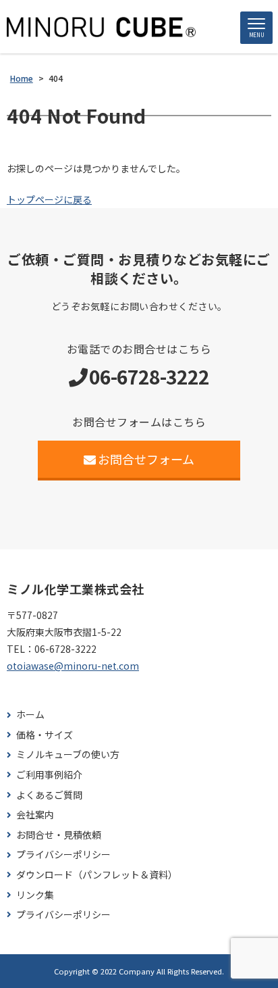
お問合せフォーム (146, 459)
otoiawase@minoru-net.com (73, 665)
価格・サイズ (44, 734)
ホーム (30, 714)
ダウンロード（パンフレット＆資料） (96, 874)
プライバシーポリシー (63, 854)
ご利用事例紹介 (49, 774)
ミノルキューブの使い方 (67, 754)
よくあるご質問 (49, 795)
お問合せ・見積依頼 (58, 835)
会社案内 (35, 814)
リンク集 (35, 895)
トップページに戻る (49, 199)
